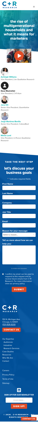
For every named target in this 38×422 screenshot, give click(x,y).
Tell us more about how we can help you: (17, 242)
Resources (6, 354)
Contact (5, 361)
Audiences (8, 342)
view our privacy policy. (15, 283)
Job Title (7, 212)
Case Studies (8, 351)
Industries (8, 345)
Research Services (11, 348)
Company (7, 202)
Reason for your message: (15, 230)
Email (5, 221)
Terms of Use (7, 378)
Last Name (8, 193)
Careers (5, 370)
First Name (8, 184)
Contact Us (11, 329)
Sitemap (5, 383)
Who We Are (7, 357)
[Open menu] (34, 6)
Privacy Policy (8, 374)
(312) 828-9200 (8, 324)
